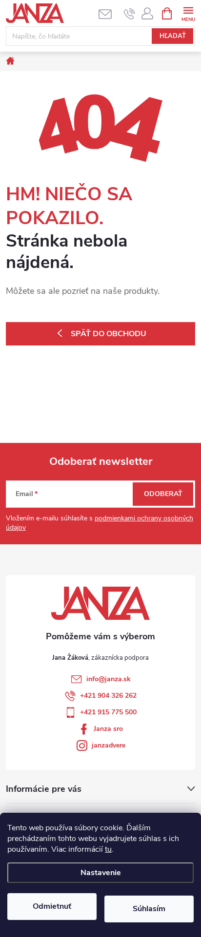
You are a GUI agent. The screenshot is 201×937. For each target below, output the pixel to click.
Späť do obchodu (108, 333)
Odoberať (163, 493)
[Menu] (188, 13)
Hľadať (173, 36)
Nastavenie (100, 872)
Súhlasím (149, 908)
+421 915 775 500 (108, 712)
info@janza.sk (108, 679)
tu (108, 849)
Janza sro (108, 728)
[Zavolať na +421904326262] (129, 13)
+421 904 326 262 (108, 695)
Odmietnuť (52, 906)
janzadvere (108, 745)
